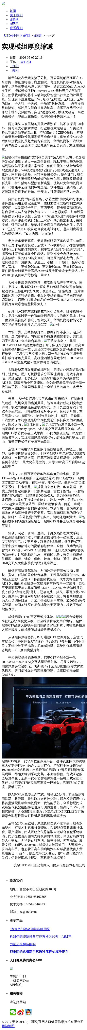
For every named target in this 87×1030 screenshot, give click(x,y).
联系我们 (16, 28)
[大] (22, 62)
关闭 (14, 70)
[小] (28, 62)
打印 (14, 66)
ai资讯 (14, 19)
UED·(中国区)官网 (17, 35)
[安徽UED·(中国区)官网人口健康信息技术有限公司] (3, 3)
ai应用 (14, 23)
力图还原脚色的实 (23, 944)
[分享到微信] (13, 1012)
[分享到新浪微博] (20, 1012)
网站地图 (8, 1026)
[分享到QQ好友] (28, 1012)
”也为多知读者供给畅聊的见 (30, 929)
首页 (13, 11)
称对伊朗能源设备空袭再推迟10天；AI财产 (40, 936)
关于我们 (16, 15)
